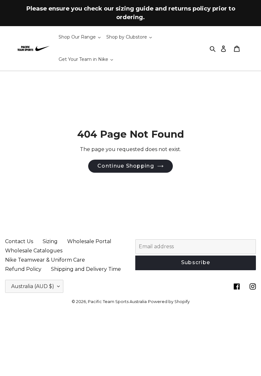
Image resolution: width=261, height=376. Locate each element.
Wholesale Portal (89, 241)
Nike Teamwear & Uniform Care (45, 260)
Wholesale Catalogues (33, 251)
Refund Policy (23, 269)
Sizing (50, 241)
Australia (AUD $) (32, 286)
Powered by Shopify (169, 301)
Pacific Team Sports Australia (117, 301)
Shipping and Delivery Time (86, 269)
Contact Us (19, 241)
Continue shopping (125, 166)
